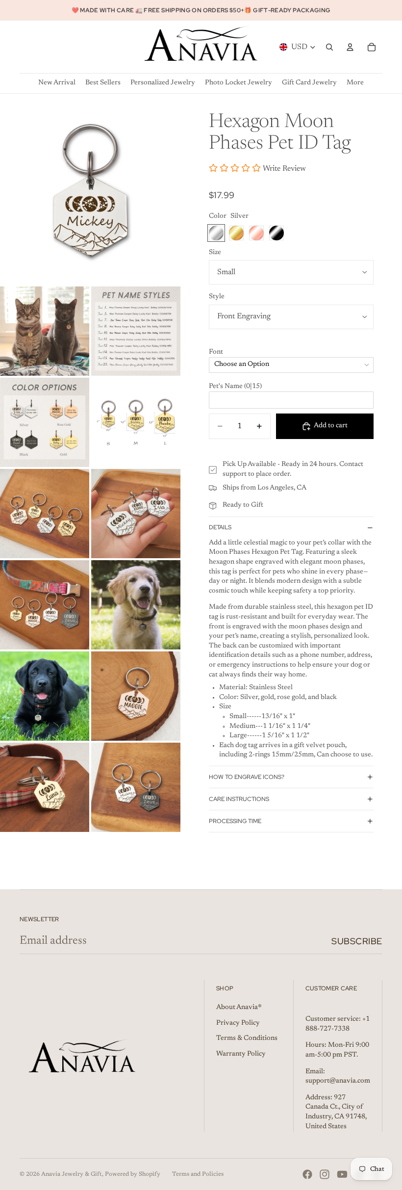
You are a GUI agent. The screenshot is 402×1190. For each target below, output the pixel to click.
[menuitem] (355, 83)
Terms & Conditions (246, 1038)
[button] (291, 353)
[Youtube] (342, 1174)
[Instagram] (324, 1174)
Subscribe (356, 941)
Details (220, 527)
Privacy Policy (238, 1023)
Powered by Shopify (132, 1174)
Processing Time (235, 821)
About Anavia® (239, 1007)
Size (215, 252)
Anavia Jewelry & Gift (71, 1174)
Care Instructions (239, 799)
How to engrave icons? (246, 777)
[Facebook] (307, 1174)
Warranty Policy (241, 1054)
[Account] (350, 47)
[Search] (329, 47)
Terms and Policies (198, 1174)
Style (217, 296)
